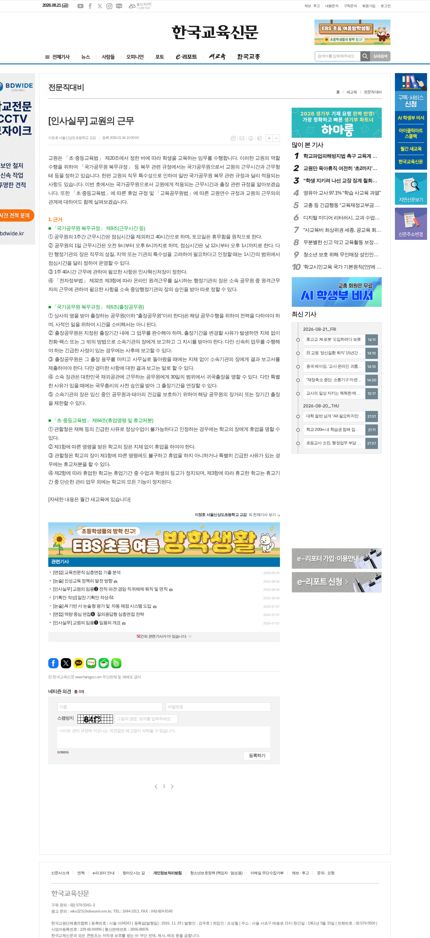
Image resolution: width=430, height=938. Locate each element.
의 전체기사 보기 (235, 514)
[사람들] (108, 56)
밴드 (116, 663)
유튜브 (80, 6)
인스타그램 (109, 6)
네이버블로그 (119, 6)
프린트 (251, 138)
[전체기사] (57, 56)
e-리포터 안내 (103, 873)
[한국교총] (249, 56)
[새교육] (217, 56)
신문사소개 (60, 873)
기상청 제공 (143, 7)
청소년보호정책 (216, 873)
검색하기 (365, 56)
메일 (242, 138)
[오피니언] (135, 56)
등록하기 (257, 755)
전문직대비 (373, 92)
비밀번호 (175, 707)
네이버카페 (104, 663)
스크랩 (259, 138)
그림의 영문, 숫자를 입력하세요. (144, 719)
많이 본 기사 (307, 144)
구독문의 (350, 6)
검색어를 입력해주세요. (336, 56)
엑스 (99, 6)
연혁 (80, 873)
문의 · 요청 (325, 873)
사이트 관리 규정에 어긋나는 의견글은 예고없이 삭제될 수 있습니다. (117, 731)
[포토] (159, 56)
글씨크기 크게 (269, 138)
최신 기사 (304, 314)
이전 (156, 786)
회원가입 (368, 6)
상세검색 (380, 56)
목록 (233, 138)
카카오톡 (78, 663)
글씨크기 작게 (276, 138)
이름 (63, 707)
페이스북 (90, 6)
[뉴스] (86, 56)
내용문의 (331, 6)
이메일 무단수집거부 (266, 873)
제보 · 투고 (312, 6)
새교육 (351, 92)
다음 (172, 786)
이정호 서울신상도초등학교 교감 (72, 138)
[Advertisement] (77, 28)
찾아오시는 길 (134, 873)
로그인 (386, 6)
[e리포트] (186, 56)
